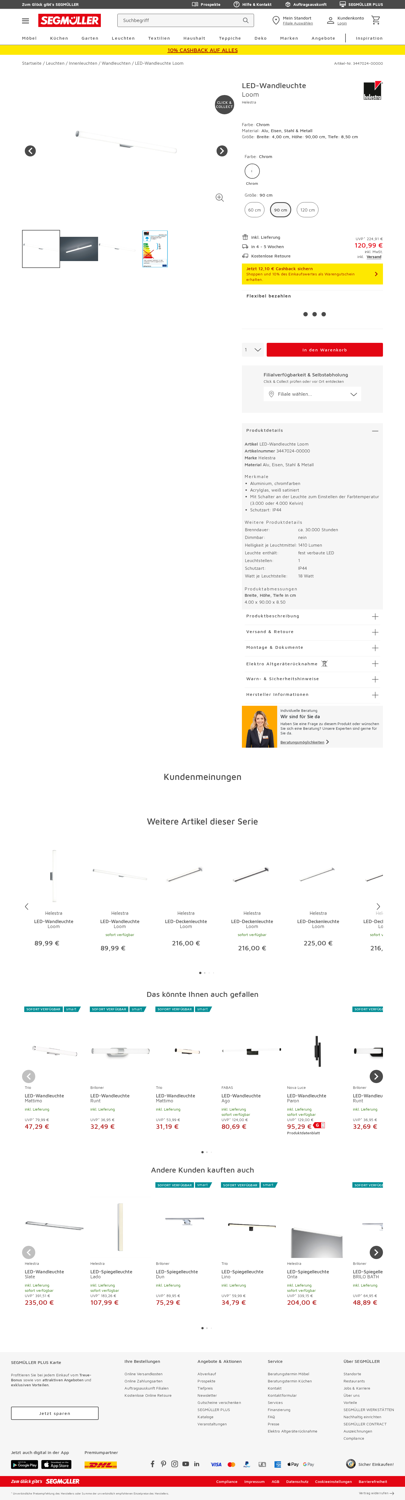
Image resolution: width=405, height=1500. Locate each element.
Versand (374, 256)
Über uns (352, 1395)
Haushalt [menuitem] (194, 38)
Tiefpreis (205, 1388)
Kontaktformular (282, 1395)
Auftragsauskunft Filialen (147, 1388)
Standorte (352, 1373)
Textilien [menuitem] (159, 38)
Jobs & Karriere (357, 1388)
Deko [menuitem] (261, 38)
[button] (220, 197)
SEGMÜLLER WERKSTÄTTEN (369, 1409)
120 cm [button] (307, 209)
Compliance (354, 1438)
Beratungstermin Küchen (290, 1381)
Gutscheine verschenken (219, 1402)
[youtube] (185, 1465)
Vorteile (350, 1402)
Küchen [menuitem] (59, 38)
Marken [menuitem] (289, 38)
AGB (275, 1481)
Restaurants (354, 1381)
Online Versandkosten (144, 1373)
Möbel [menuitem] (29, 38)
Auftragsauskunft (309, 4)
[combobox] (253, 350)
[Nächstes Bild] (222, 150)
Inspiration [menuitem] (369, 38)
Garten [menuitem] (90, 38)
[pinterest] (163, 1465)
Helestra (249, 102)
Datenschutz (297, 1481)
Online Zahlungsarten (144, 1381)
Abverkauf (207, 1373)
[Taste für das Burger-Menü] (25, 20)
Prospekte (210, 4)
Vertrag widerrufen (373, 1493)
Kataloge (206, 1416)
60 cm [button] (254, 209)
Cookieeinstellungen (333, 1481)
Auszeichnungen (358, 1431)
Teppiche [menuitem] (230, 38)
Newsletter (207, 1395)
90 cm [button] (280, 209)
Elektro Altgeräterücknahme (293, 1431)
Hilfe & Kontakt (256, 4)
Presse (274, 1424)
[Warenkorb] (377, 20)
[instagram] (174, 1465)
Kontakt (275, 1388)
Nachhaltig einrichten (362, 1416)
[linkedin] (196, 1465)
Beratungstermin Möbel (288, 1373)
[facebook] (152, 1465)
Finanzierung (279, 1409)
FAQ (271, 1416)
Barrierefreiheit (373, 1481)
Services (275, 1402)
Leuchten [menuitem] (123, 38)
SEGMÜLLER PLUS (366, 4)
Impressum (254, 1481)
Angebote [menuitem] (324, 38)
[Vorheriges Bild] (30, 150)
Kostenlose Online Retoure (148, 1395)
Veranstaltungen (212, 1424)
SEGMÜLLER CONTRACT (365, 1424)
